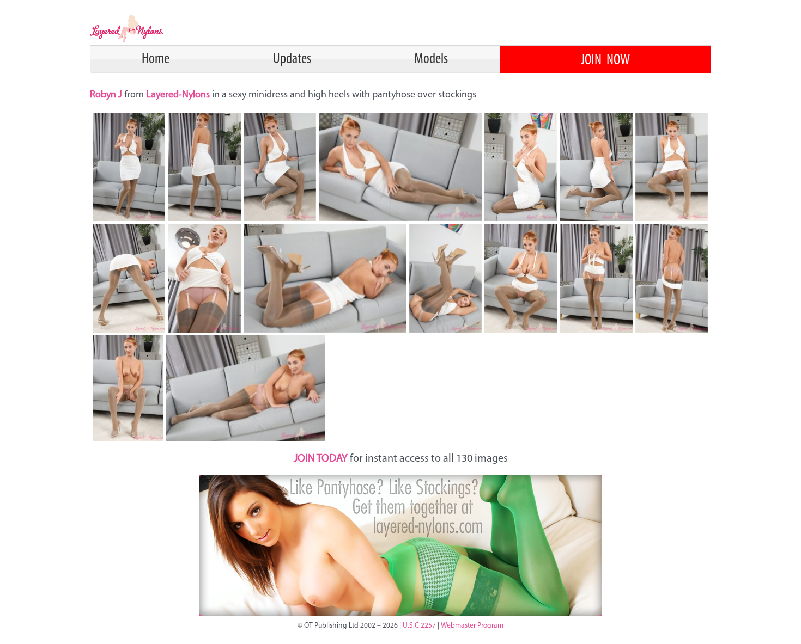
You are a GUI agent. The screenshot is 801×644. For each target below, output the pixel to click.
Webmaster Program (472, 625)
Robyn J (107, 95)
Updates (292, 59)
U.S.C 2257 (419, 625)
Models (431, 59)
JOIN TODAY (321, 458)
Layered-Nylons (178, 95)
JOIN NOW (605, 60)
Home (155, 59)
